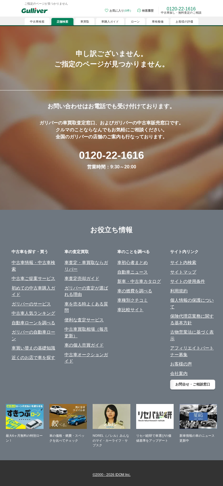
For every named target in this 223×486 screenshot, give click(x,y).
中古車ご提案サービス (33, 278)
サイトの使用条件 (187, 281)
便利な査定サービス (84, 319)
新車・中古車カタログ (139, 281)
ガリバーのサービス (31, 303)
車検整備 (157, 21)
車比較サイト (130, 309)
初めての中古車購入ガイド (33, 291)
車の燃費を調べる (134, 290)
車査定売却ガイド (81, 278)
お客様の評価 (184, 21)
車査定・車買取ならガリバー (86, 266)
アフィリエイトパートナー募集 (192, 351)
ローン (135, 21)
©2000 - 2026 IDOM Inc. (112, 475)
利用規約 (179, 290)
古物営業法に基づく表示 (192, 335)
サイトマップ (183, 272)
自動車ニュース (132, 272)
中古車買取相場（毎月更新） (86, 332)
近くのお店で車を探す (33, 357)
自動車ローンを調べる (33, 322)
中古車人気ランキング (33, 313)
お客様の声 (181, 363)
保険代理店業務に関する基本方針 (192, 319)
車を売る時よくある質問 (86, 307)
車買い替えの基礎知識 (33, 347)
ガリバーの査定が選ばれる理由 (86, 291)
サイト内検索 (183, 262)
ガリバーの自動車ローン (33, 335)
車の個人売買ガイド (84, 345)
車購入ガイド (110, 21)
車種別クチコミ (132, 300)
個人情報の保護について (192, 303)
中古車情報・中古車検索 (33, 266)
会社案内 (179, 373)
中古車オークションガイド (86, 358)
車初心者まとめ (132, 262)
